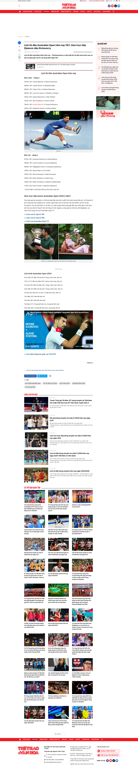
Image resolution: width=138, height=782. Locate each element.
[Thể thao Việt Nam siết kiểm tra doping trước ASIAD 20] (58, 687)
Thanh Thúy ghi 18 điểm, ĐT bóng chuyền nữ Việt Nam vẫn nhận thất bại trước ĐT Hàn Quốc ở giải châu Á (71, 401)
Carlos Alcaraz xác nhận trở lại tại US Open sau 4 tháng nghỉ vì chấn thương (34, 531)
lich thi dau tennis (65, 383)
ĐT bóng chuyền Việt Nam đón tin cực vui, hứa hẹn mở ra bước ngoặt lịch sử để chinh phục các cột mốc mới (34, 698)
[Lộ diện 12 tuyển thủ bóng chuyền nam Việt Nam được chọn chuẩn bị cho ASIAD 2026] (34, 614)
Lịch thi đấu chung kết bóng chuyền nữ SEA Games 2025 (110, 89)
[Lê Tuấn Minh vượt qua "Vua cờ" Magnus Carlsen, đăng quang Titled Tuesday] (82, 664)
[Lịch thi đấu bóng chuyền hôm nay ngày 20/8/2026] (58, 614)
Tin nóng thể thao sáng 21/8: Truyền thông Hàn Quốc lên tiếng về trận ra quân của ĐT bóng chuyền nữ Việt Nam (81, 576)
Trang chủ (20, 36)
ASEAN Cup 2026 (27, 11)
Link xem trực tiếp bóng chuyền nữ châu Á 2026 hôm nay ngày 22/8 (70, 437)
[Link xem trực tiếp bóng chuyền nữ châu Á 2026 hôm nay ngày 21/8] (58, 544)
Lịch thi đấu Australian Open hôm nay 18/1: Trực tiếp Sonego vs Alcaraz (56, 64)
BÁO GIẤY (84, 0)
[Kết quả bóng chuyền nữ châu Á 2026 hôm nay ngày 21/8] (34, 544)
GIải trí (89, 11)
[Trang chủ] (20, 11)
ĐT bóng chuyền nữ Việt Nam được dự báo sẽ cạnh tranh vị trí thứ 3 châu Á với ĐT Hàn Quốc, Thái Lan (34, 575)
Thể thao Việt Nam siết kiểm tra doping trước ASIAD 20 (57, 697)
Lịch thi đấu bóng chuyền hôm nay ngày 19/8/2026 (34, 721)
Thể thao (46, 11)
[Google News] (83, 52)
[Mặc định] (19, 57)
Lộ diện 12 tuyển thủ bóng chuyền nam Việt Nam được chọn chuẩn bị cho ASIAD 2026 (34, 625)
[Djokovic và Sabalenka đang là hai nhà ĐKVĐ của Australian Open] (58, 242)
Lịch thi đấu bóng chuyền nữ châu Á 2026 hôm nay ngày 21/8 (82, 553)
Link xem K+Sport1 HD (35, 214)
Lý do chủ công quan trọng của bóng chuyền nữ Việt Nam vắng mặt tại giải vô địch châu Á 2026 (57, 650)
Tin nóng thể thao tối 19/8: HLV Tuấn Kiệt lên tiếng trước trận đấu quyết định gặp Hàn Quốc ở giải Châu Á (82, 651)
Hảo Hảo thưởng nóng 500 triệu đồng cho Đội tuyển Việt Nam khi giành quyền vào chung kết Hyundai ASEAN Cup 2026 (81, 601)
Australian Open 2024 (78, 383)
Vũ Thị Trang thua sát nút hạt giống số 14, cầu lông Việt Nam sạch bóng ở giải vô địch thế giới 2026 (34, 650)
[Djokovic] (58, 130)
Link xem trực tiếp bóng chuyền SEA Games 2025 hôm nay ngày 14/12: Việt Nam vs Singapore (109, 80)
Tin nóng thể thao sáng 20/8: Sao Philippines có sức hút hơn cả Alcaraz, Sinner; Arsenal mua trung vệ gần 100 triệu (82, 626)
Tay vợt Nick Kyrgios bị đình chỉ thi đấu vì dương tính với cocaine (58, 674)
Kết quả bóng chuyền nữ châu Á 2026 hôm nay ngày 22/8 (70, 419)
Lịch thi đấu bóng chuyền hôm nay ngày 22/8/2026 (69, 471)
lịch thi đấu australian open (32, 383)
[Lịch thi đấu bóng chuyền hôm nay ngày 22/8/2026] (36, 475)
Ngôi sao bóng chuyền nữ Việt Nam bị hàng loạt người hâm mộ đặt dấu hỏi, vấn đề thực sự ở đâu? (34, 675)
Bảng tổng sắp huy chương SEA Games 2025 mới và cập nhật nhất (109, 50)
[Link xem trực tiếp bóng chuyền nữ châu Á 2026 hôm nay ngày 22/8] (36, 439)
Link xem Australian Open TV (37, 221)
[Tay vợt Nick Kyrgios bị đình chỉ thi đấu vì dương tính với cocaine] (58, 664)
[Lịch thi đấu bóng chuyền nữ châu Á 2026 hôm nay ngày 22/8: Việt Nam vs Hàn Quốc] (36, 457)
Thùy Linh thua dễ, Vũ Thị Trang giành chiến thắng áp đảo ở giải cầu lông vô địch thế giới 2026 (58, 722)
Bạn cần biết (106, 11)
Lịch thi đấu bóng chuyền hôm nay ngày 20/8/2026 (58, 624)
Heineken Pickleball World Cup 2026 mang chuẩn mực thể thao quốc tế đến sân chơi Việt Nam (57, 600)
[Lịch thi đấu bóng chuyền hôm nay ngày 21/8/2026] (58, 565)
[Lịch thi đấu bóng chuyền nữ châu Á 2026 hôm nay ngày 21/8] (82, 544)
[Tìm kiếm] (19, 6)
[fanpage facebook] (109, 6)
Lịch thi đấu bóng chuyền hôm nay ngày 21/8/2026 (58, 574)
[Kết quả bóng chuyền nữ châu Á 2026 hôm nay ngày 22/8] (36, 422)
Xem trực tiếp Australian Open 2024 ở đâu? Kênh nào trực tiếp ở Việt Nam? (45, 370)
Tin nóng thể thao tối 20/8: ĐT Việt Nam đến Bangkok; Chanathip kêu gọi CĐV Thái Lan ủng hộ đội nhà (34, 600)
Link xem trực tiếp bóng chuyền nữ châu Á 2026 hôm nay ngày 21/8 (58, 553)
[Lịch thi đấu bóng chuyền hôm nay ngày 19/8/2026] (34, 712)
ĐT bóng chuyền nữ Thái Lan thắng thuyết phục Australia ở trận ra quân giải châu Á (82, 531)
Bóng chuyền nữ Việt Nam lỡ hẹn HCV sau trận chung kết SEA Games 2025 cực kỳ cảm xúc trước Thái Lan (109, 59)
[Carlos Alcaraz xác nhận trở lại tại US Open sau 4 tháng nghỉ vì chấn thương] (34, 521)
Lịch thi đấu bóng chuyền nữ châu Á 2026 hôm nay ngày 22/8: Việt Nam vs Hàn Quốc (69, 454)
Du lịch (83, 11)
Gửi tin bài (109, 0)
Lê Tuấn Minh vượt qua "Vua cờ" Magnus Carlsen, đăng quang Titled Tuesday (81, 675)
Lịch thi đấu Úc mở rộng (50, 383)
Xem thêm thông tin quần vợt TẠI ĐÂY (41, 354)
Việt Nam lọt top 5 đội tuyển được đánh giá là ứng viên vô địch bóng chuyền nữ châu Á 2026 (58, 531)
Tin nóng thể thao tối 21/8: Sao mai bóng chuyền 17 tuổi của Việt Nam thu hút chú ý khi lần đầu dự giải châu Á (58, 507)
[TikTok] (119, 0)
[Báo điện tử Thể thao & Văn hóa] (69, 6)
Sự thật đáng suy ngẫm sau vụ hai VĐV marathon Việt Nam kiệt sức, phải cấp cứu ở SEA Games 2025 (109, 70)
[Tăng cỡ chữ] (19, 54)
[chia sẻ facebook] (19, 46)
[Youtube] (116, 0)
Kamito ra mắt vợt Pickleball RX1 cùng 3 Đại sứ (81, 506)
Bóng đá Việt (55, 11)
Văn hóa (75, 11)
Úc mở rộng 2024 (30, 387)
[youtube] (112, 6)
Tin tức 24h (37, 11)
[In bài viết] (19, 50)
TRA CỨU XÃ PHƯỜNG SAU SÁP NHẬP (96, 0)
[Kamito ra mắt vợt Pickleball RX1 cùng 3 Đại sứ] (82, 496)
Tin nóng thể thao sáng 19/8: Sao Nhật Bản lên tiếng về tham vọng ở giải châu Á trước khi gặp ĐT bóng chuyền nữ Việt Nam (82, 698)
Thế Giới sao (97, 11)
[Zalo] (118, 6)
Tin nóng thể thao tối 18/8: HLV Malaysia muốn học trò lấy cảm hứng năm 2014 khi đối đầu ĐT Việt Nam (82, 723)
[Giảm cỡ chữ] (19, 60)
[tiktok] (115, 6)
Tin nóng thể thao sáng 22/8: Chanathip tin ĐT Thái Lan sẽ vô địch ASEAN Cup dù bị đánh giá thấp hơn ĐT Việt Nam (33, 507)
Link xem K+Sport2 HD (35, 218)
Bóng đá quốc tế (66, 11)
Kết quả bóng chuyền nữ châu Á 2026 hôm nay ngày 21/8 (33, 553)
